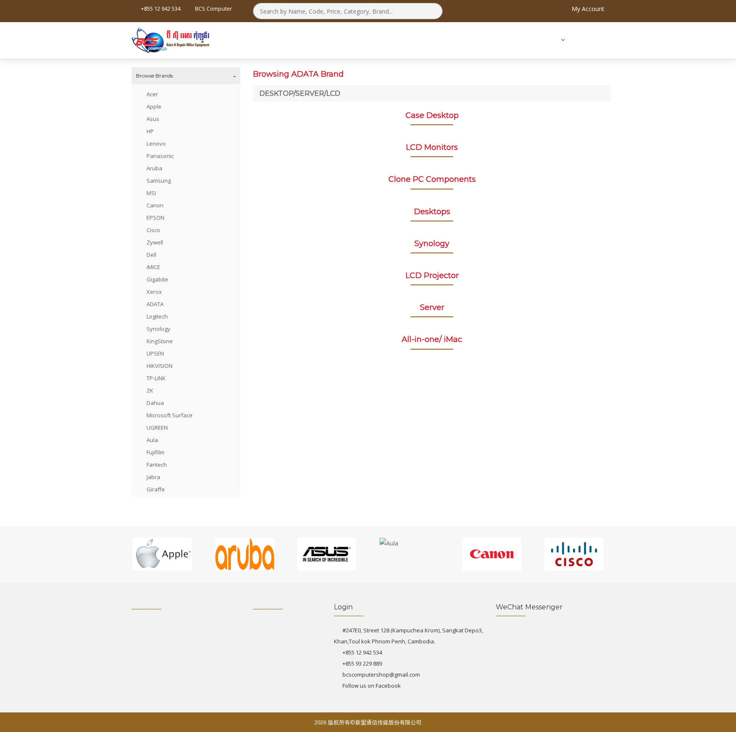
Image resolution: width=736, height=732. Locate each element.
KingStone (160, 341)
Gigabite (157, 279)
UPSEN (155, 353)
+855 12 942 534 (362, 652)
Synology (158, 329)
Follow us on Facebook (371, 685)
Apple (154, 106)
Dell (151, 254)
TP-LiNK (156, 378)
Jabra (153, 477)
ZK (150, 390)
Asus (153, 119)
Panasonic (160, 156)
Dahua (155, 403)
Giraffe (156, 489)
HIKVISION (159, 366)
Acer (152, 94)
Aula (152, 440)
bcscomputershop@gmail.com (381, 674)
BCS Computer (213, 8)
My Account (587, 9)
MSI (151, 193)
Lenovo (156, 143)
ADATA (155, 304)
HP (150, 131)
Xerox (154, 292)
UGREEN (157, 427)
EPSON (155, 217)
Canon (155, 205)
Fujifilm (155, 452)
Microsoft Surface (170, 415)
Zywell (155, 242)
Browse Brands (154, 75)
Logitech (157, 316)
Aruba (154, 168)
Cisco (153, 230)
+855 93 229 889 (362, 663)
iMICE (153, 267)
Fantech (157, 464)
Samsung (159, 180)
